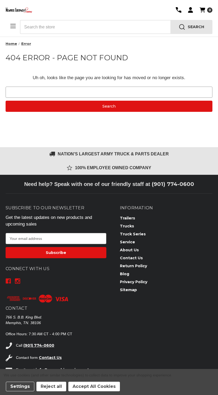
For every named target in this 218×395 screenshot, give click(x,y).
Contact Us (131, 258)
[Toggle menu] (13, 26)
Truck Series (133, 234)
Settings (20, 386)
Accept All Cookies (94, 386)
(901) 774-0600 (173, 184)
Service (127, 242)
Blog (124, 273)
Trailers (127, 218)
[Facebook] (8, 281)
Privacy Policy (133, 281)
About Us (129, 250)
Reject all (51, 386)
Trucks (127, 226)
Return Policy (133, 266)
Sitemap (128, 289)
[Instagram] (17, 281)
